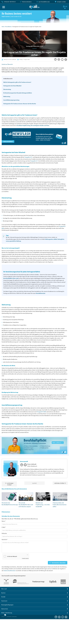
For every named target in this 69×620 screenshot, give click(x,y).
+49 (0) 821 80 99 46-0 (10, 2)
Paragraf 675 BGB (41, 412)
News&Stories (8, 26)
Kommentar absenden (58, 563)
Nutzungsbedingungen (7, 605)
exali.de (34, 7)
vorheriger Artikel (10, 484)
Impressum (4, 601)
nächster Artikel (59, 483)
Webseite (4, 533)
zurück (34, 483)
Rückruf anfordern (27, 2)
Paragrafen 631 (28, 157)
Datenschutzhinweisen (9, 570)
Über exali (4, 589)
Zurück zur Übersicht (7, 64)
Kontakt (3, 597)
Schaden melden (61, 2)
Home (3, 26)
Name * (4, 521)
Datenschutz (4, 609)
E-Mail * (4, 527)
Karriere (3, 593)
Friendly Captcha (25, 558)
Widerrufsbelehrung (6, 613)
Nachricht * (5, 539)
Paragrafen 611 (34, 161)
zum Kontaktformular (44, 2)
